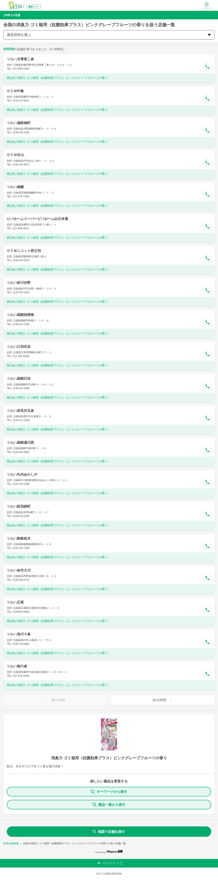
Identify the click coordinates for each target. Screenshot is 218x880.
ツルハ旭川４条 (19, 634)
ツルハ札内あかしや (22, 474)
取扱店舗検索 (11, 843)
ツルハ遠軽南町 (19, 123)
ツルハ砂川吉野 (19, 282)
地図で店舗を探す (111, 831)
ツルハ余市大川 (19, 570)
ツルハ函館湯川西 (20, 442)
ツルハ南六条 (17, 666)
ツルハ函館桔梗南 (20, 314)
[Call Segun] (207, 67)
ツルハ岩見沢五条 (20, 410)
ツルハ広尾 (15, 602)
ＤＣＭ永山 (15, 155)
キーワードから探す (112, 791)
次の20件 (159, 700)
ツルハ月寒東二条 (20, 59)
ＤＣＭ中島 (15, 91)
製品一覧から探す (112, 804)
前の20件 (59, 700)
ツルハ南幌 (15, 187)
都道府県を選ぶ (19, 35)
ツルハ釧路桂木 (19, 538)
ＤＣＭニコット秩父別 (24, 250)
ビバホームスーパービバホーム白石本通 (37, 219)
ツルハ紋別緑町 (19, 506)
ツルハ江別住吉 (19, 346)
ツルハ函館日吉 (19, 378)
